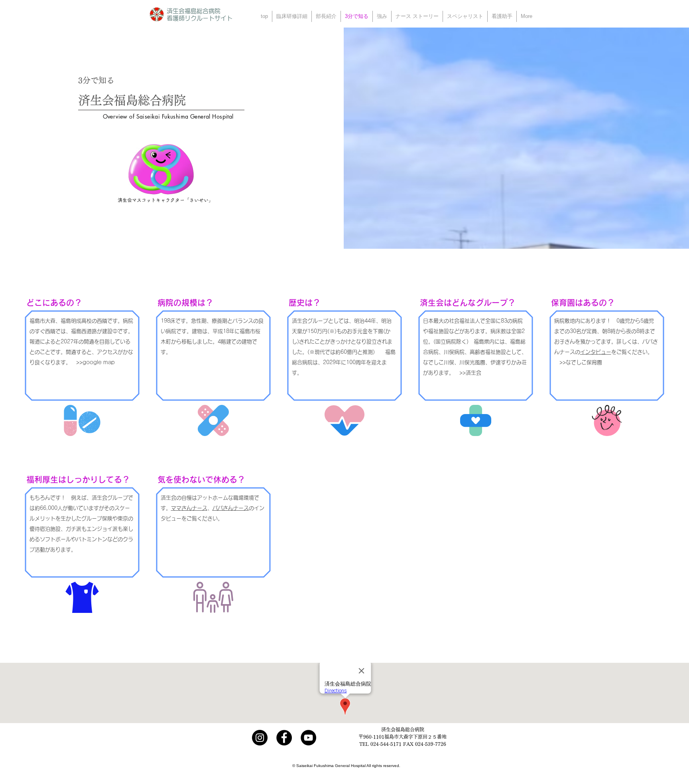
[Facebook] (284, 737)
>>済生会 (470, 372)
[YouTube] (308, 737)
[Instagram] (260, 737)
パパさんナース (231, 508)
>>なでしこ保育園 (580, 362)
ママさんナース (189, 508)
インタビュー (595, 352)
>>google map (96, 362)
